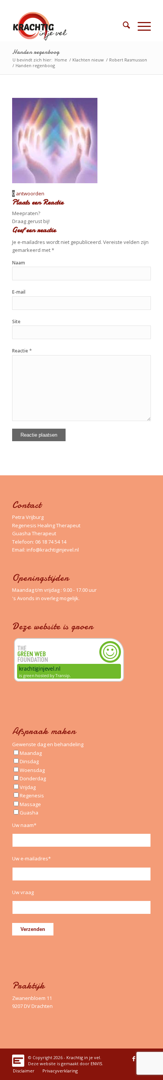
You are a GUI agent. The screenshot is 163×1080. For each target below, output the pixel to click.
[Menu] (140, 26)
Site (16, 321)
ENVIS (96, 1063)
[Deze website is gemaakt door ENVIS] (18, 1058)
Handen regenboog (35, 52)
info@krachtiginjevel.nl (53, 549)
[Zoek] (122, 26)
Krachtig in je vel (83, 1057)
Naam (18, 262)
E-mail (18, 292)
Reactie (22, 350)
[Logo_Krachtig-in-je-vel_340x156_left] (67, 26)
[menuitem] (122, 26)
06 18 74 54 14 (50, 541)
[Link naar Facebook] (133, 1058)
